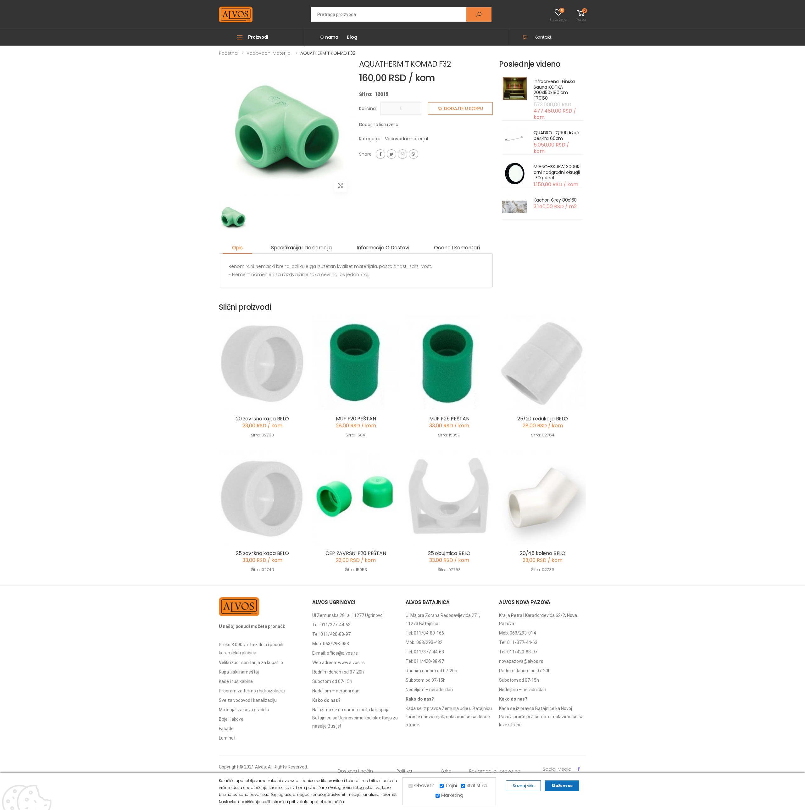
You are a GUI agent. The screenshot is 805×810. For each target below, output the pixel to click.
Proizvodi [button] (258, 37)
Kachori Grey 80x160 (555, 200)
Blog (352, 37)
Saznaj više (523, 785)
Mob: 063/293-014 (517, 632)
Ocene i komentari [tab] (457, 247)
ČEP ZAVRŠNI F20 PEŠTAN (355, 553)
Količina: (368, 108)
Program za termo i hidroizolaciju (252, 690)
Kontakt (543, 37)
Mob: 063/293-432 (424, 642)
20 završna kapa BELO (262, 418)
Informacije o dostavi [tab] (383, 247)
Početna (228, 53)
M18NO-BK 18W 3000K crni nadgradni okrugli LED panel (557, 172)
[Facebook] (380, 154)
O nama (329, 37)
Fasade (226, 728)
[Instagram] (402, 154)
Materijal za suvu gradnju (244, 709)
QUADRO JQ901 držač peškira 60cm (556, 135)
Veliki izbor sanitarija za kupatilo (251, 662)
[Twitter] (391, 154)
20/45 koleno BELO (542, 553)
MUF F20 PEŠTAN (356, 418)
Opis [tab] (237, 247)
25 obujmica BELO (449, 553)
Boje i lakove (231, 719)
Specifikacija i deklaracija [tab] (301, 247)
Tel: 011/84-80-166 (425, 632)
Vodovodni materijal (269, 53)
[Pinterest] (413, 154)
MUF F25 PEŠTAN (449, 418)
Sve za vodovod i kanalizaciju (248, 700)
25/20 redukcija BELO (542, 418)
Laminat (227, 738)
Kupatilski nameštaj (239, 671)
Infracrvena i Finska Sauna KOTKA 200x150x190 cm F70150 (554, 89)
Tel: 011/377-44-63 (331, 624)
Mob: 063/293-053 (330, 643)
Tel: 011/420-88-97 (331, 634)
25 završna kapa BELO (262, 553)
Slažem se (562, 785)
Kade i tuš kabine (236, 681)
